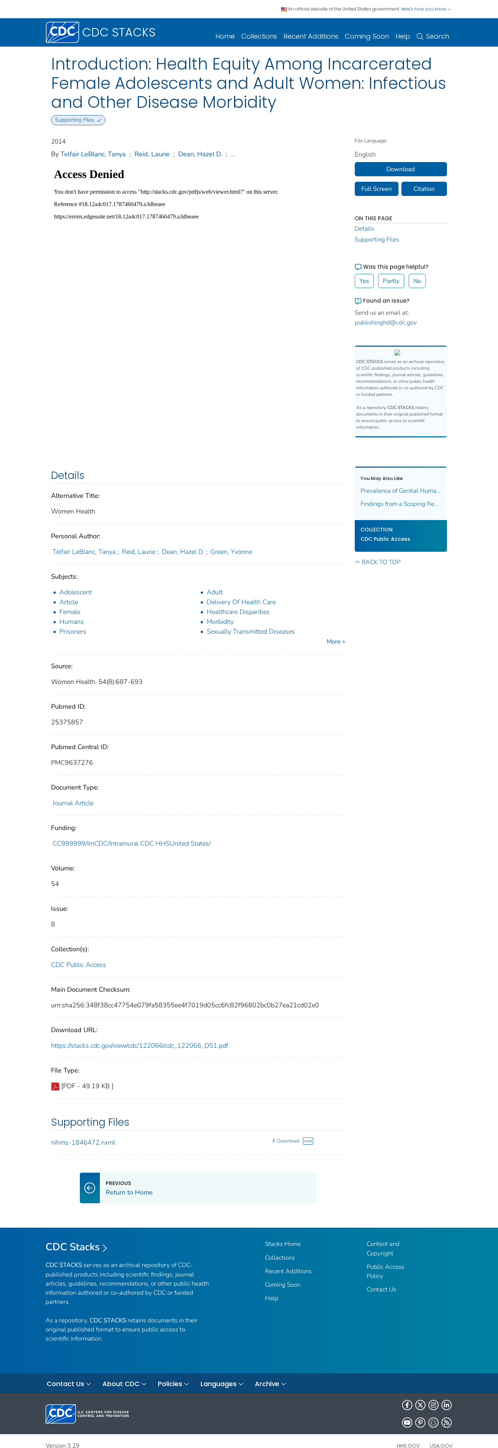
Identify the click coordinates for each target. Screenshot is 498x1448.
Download (288, 1141)
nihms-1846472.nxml (83, 1142)
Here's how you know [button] (424, 9)
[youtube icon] (407, 1422)
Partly (391, 281)
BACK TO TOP (381, 562)
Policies (170, 1383)
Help (403, 36)
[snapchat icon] (433, 1422)
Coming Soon (367, 36)
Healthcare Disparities (238, 611)
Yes (364, 281)
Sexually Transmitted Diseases (251, 631)
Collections (259, 36)
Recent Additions (311, 36)
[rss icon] (446, 1422)
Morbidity (220, 621)
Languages (219, 1383)
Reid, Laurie (152, 154)
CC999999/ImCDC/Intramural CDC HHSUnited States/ (131, 843)
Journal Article (72, 803)
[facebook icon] (407, 1405)
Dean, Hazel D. (200, 154)
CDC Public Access (78, 964)
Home (225, 36)
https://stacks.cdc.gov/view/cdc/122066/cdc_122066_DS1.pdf (139, 1045)
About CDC (121, 1383)
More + (336, 641)
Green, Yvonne (231, 551)
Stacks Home (283, 1244)
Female (69, 611)
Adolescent (75, 592)
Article (68, 602)
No (417, 281)
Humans (71, 621)
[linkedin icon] (446, 1405)
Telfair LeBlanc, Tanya (93, 154)
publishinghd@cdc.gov (386, 322)
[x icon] (420, 1405)
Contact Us (381, 1289)
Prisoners (72, 631)
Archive (267, 1383)
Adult (215, 592)
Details (364, 228)
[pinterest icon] (420, 1422)
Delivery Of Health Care (241, 602)
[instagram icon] (433, 1405)
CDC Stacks (73, 1247)
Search (437, 36)
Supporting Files (377, 239)
